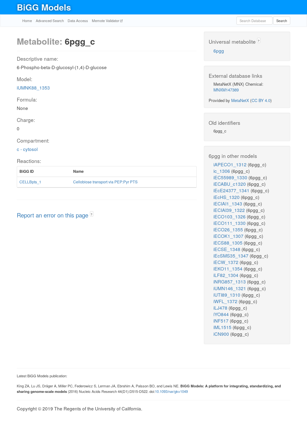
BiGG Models (44, 7)
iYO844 (221, 314)
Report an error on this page (53, 215)
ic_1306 (222, 171)
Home (27, 20)
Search (281, 20)
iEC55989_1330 (230, 177)
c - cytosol (27, 149)
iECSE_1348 (227, 249)
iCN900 (221, 333)
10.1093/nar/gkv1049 (171, 391)
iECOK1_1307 (229, 236)
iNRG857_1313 (230, 281)
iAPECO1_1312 (230, 164)
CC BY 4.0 (261, 100)
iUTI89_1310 (227, 294)
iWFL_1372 (226, 301)
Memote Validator (106, 20)
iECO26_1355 (228, 229)
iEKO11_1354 (228, 268)
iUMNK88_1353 (33, 87)
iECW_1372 (226, 262)
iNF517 (221, 320)
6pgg (218, 50)
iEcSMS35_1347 (231, 255)
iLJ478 (221, 307)
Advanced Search (50, 20)
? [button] (91, 214)
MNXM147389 (226, 90)
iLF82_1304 (226, 275)
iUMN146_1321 (230, 288)
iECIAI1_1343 (228, 203)
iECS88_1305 (228, 242)
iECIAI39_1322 (229, 210)
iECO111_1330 (230, 223)
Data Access (78, 20)
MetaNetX (240, 100)
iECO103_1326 (230, 216)
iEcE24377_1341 (232, 190)
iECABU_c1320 (230, 183)
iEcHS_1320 (227, 197)
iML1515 (223, 327)
